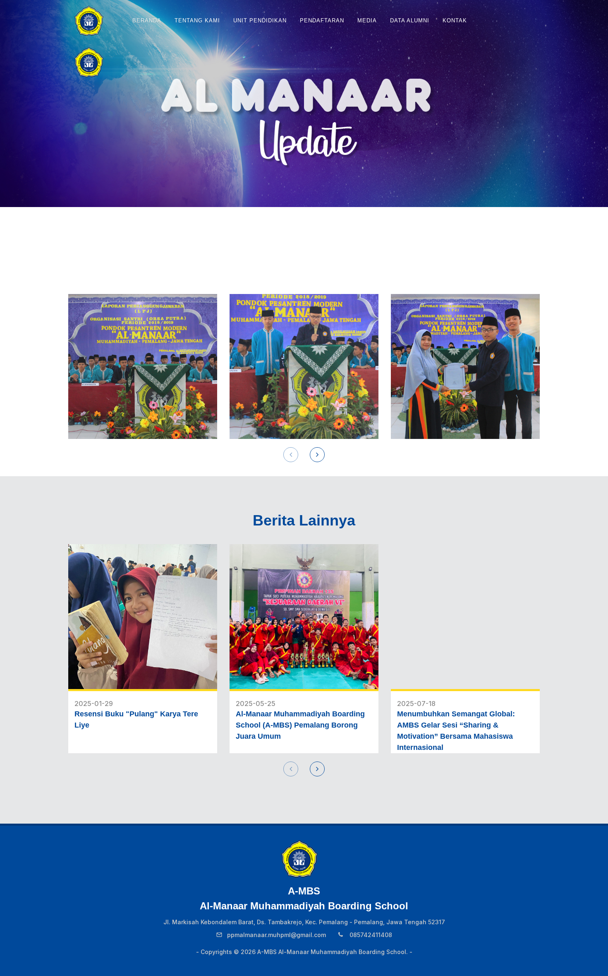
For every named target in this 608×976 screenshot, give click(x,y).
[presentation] (290, 454)
